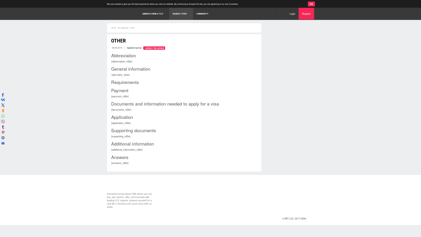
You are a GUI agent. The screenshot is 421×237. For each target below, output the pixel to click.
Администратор (134, 47)
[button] (276, 12)
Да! (78, 18)
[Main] (121, 14)
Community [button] (202, 14)
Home (113, 27)
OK (311, 4)
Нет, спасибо (61, 18)
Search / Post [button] (180, 14)
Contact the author (154, 48)
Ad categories (123, 27)
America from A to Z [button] (152, 14)
